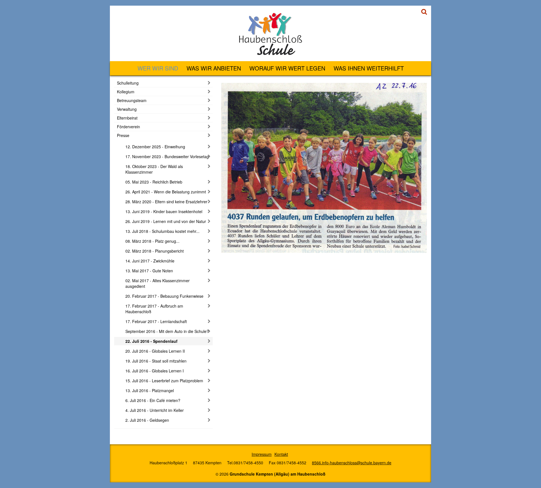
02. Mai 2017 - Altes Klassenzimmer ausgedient (157, 283)
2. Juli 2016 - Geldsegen (147, 420)
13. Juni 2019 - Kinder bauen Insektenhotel (163, 211)
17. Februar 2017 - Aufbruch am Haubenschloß (154, 308)
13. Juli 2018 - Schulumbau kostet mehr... (162, 231)
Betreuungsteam (132, 100)
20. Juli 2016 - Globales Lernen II (155, 351)
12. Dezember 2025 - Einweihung (155, 146)
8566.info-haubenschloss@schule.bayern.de (351, 462)
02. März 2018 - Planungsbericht (154, 251)
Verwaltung (127, 109)
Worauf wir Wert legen (287, 68)
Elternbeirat (127, 118)
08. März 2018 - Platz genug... (152, 241)
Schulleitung (128, 83)
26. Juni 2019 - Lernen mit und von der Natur (165, 221)
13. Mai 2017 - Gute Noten (149, 270)
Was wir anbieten (214, 68)
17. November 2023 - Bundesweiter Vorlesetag (167, 156)
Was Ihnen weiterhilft (369, 68)
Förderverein (128, 126)
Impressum (262, 454)
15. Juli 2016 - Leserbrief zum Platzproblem (164, 380)
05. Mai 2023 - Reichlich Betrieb (153, 182)
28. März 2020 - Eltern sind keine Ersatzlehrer (166, 201)
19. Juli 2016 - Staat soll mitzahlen (156, 361)
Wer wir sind (158, 68)
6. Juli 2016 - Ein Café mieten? (152, 400)
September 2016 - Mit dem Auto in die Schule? (167, 331)
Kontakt (281, 454)
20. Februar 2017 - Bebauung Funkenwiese (164, 296)
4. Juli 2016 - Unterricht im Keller (154, 410)
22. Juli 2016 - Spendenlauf (151, 341)
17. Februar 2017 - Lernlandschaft (156, 321)
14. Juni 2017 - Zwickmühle (149, 261)
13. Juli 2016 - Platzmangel (149, 390)
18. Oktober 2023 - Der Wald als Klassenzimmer (154, 169)
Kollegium (125, 91)
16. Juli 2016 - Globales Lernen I (154, 371)
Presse (123, 135)
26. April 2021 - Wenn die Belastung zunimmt (165, 192)
